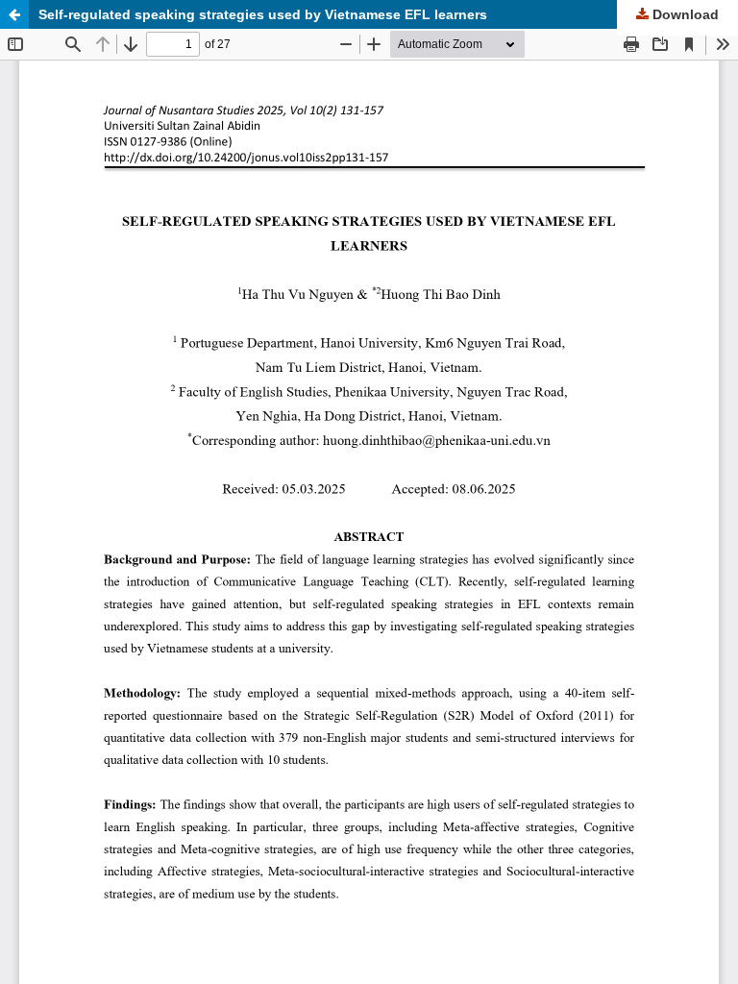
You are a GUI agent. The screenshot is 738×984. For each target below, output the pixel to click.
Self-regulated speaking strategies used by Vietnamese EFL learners (262, 14)
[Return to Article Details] (14, 14)
